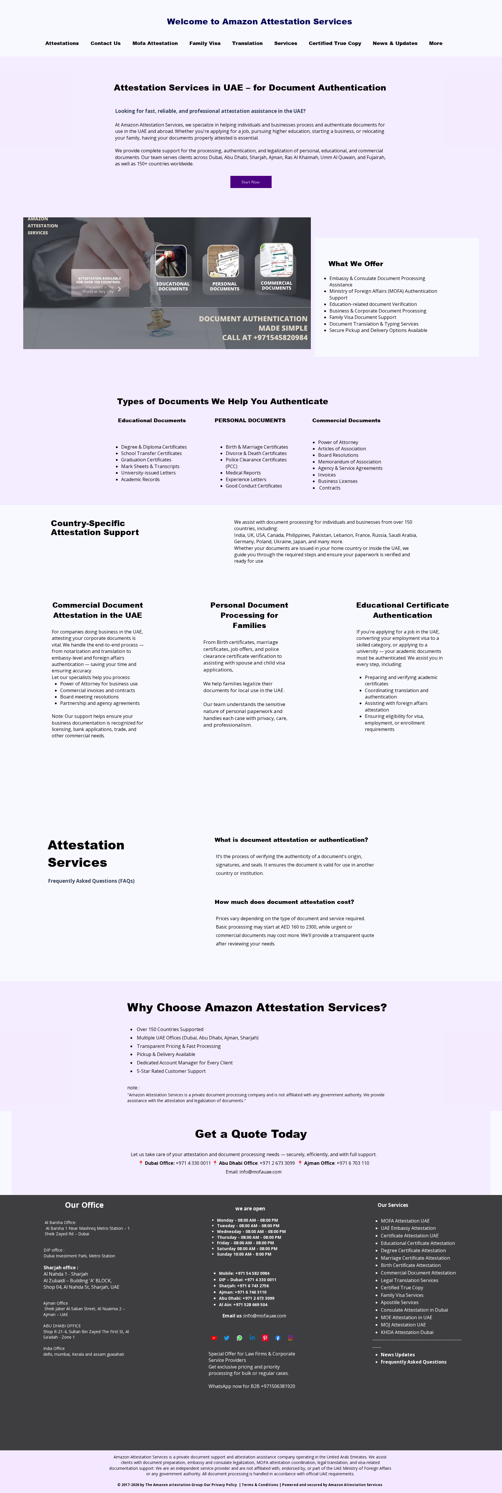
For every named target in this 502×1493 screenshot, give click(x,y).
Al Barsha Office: (60, 1222)
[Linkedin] (252, 1338)
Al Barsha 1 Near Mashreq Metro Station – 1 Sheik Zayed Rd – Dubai (87, 1231)
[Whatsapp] (239, 1338)
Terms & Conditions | (262, 1484)
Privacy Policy (224, 1484)
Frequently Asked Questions (414, 1362)
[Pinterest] (265, 1338)
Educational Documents (152, 420)
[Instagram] (290, 1338)
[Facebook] (278, 1338)
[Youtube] (214, 1338)
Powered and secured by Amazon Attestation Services (332, 1484)
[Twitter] (226, 1338)
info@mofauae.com (265, 1316)
